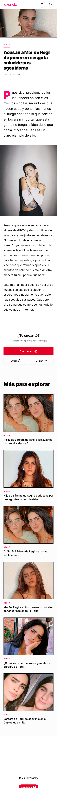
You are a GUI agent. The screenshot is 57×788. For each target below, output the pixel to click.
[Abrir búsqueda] (42, 4)
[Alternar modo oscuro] (50, 4)
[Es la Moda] (10, 4)
